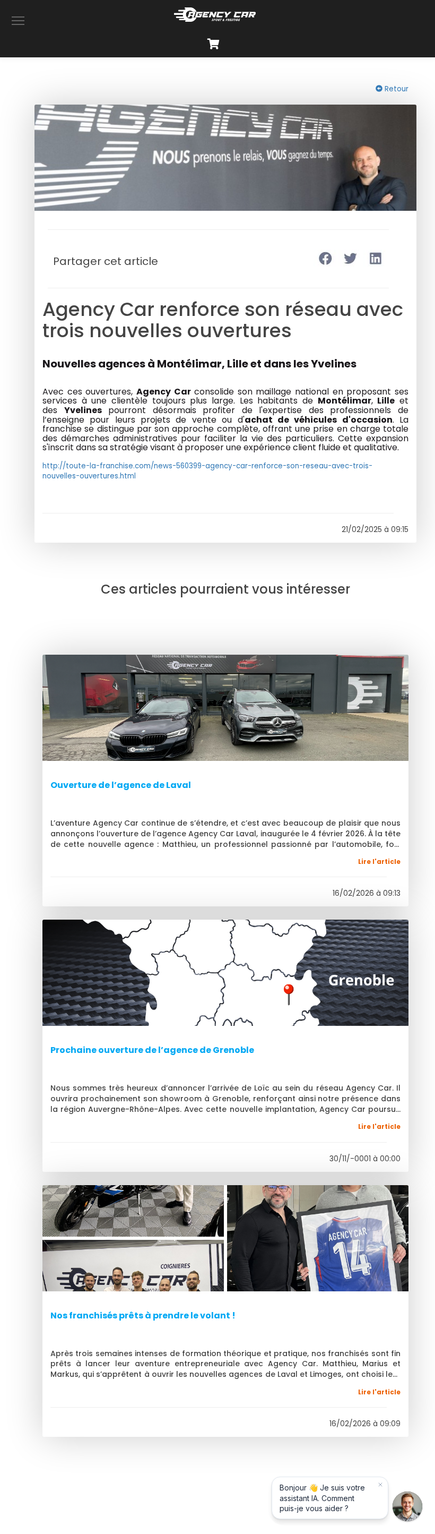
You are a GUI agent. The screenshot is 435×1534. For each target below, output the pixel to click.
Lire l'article (379, 861)
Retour (395, 89)
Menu (18, 20)
